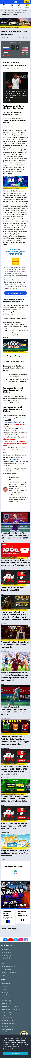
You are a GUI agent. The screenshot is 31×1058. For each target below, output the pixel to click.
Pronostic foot (5, 995)
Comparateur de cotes (8, 1015)
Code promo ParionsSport (9, 1023)
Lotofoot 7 (4, 987)
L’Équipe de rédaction (7, 958)
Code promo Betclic (7, 1018)
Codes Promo (5, 950)
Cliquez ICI (14, 459)
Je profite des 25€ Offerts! (15, 293)
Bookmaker (4, 992)
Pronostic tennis (6, 998)
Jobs (2, 964)
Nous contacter (6, 952)
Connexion (27, 2)
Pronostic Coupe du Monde (9, 1006)
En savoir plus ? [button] (8, 1049)
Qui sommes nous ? (7, 955)
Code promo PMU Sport (8, 1021)
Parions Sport (5, 984)
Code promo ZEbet (7, 1029)
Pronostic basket (6, 1003)
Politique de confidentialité (9, 972)
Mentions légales (6, 969)
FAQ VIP (3, 975)
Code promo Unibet (7, 1026)
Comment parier (6, 1012)
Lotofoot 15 (4, 989)
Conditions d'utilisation (8, 967)
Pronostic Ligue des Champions (10, 1009)
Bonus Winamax (6, 1032)
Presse (3, 961)
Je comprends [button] (15, 1053)
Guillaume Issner (14, 478)
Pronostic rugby (6, 1001)
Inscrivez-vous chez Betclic (12, 422)
